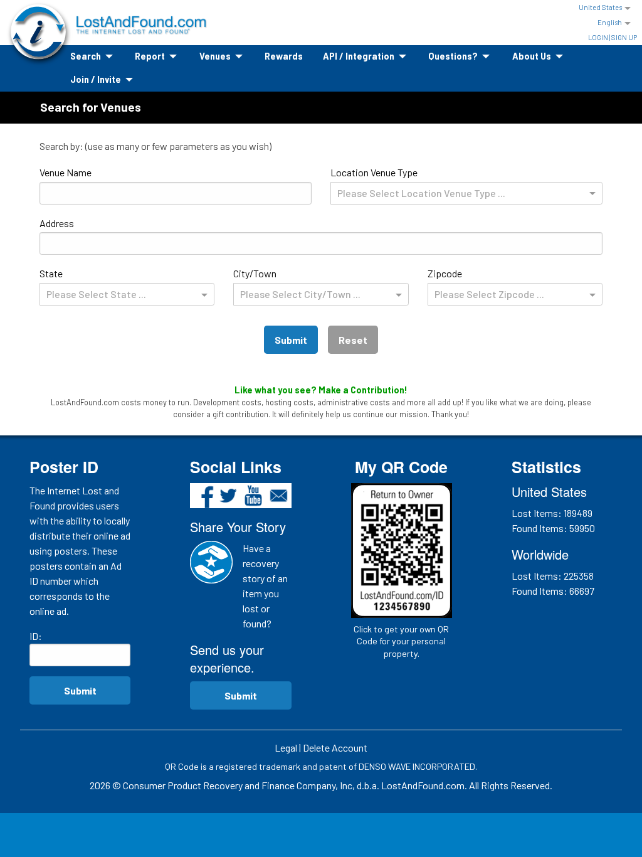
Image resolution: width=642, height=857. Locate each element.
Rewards (284, 56)
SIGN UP (624, 37)
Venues (215, 56)
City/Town (296, 283)
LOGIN (598, 37)
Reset (353, 340)
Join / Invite (95, 79)
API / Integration (358, 56)
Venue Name (65, 172)
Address (56, 223)
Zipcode (486, 283)
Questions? (453, 56)
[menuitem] (92, 56)
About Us (531, 56)
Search (85, 56)
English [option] (609, 22)
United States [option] (600, 7)
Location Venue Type (417, 182)
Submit (291, 340)
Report (150, 56)
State (92, 283)
